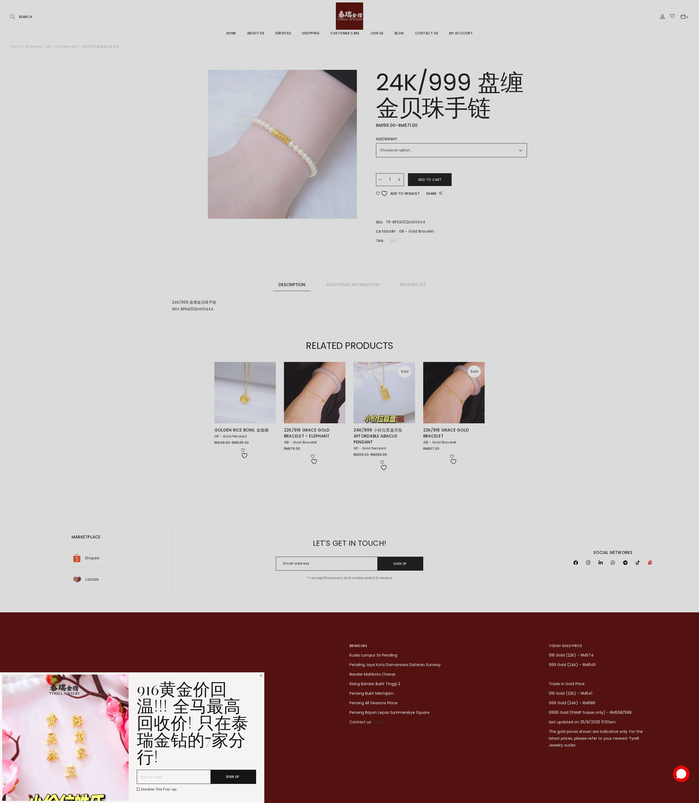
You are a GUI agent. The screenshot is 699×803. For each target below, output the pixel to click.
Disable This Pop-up (159, 789)
